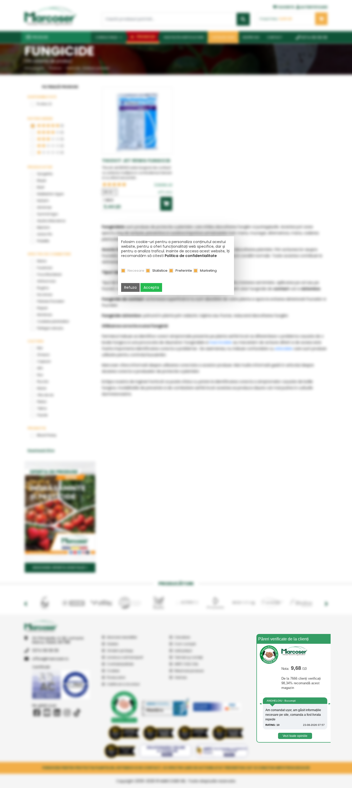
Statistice (159, 270)
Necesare (136, 270)
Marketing (208, 270)
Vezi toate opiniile (295, 736)
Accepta (151, 287)
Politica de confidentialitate (191, 255)
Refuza (130, 287)
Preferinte (183, 270)
